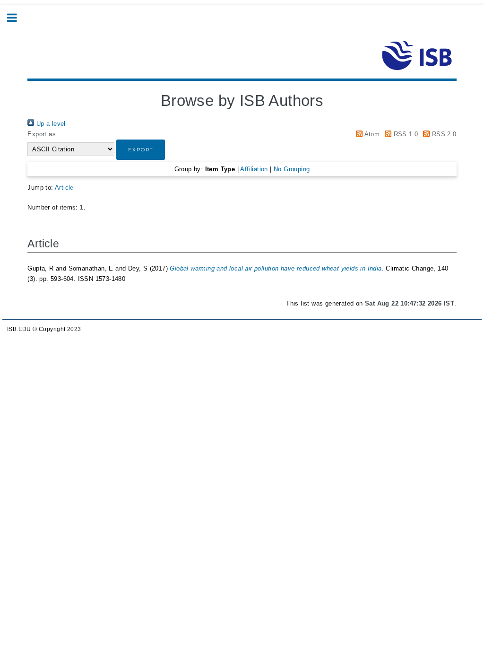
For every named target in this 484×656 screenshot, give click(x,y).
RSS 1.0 (404, 134)
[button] (140, 150)
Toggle (17, 17)
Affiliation (254, 169)
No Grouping (292, 169)
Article (64, 187)
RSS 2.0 (443, 134)
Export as (41, 134)
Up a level (49, 123)
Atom (371, 134)
